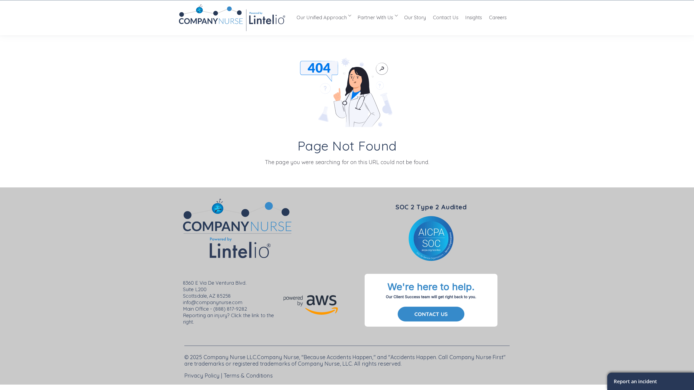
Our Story (415, 17)
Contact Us (445, 17)
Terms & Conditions (248, 375)
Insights (473, 17)
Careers (498, 17)
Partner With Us (375, 17)
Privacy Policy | (204, 375)
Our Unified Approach (322, 17)
